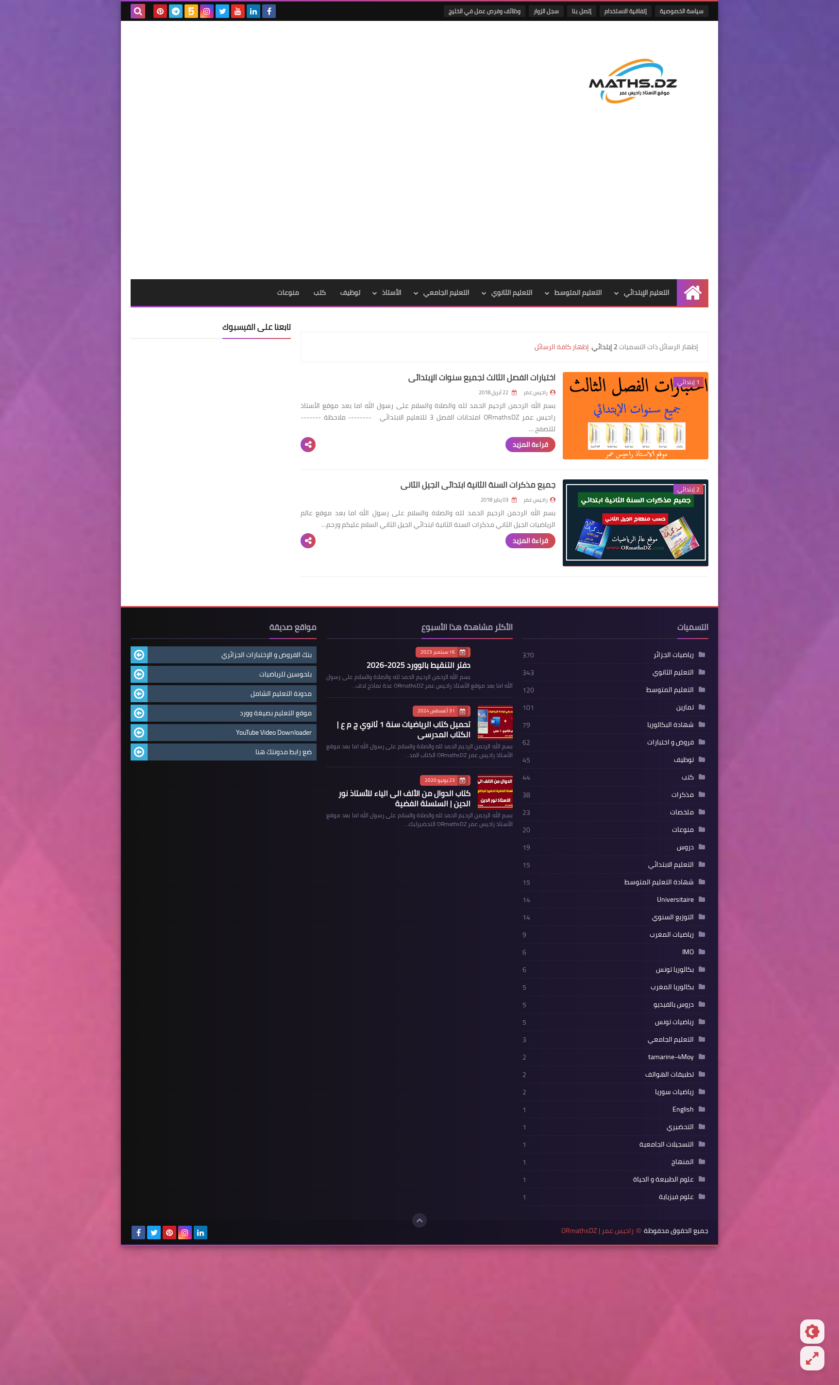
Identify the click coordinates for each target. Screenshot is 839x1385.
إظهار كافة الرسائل (562, 346)
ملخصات (682, 812)
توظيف (350, 292)
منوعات (288, 292)
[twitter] (222, 11)
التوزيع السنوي (673, 917)
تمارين (685, 707)
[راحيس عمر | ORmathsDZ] (638, 77)
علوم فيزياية (676, 1196)
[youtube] (238, 11)
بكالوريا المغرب (672, 986)
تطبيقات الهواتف (669, 1074)
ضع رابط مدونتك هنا (283, 751)
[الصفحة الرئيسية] (692, 292)
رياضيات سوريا (674, 1091)
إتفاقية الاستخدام (625, 11)
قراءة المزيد (530, 444)
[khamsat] (191, 11)
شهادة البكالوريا (670, 724)
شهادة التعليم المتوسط (659, 882)
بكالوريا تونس (675, 969)
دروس (685, 847)
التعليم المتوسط (578, 292)
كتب (320, 292)
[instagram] (207, 11)
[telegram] (176, 11)
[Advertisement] (419, 206)
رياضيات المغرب (672, 934)
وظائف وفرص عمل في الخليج (484, 11)
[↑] (419, 1220)
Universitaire (675, 899)
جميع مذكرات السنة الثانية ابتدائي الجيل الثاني (478, 484)
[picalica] (216, 1232)
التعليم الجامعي (446, 292)
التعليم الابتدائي (671, 864)
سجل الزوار (546, 11)
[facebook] (269, 11)
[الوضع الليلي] (812, 1331)
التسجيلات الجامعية (666, 1144)
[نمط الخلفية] (812, 1358)
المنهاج (682, 1161)
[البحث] (138, 11)
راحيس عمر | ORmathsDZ (597, 1231)
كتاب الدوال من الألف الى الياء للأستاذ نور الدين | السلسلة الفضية (404, 798)
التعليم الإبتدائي (647, 292)
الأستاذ (392, 292)
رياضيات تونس (674, 1021)
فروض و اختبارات (670, 742)
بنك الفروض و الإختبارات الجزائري (266, 654)
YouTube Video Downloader (274, 732)
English (683, 1109)
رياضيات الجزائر (674, 654)
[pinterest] (160, 11)
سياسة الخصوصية (682, 11)
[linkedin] (253, 11)
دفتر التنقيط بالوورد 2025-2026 (418, 665)
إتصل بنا (581, 11)
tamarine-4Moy (671, 1056)
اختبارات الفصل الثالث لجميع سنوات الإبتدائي (481, 377)
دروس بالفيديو (674, 1004)
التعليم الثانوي (512, 292)
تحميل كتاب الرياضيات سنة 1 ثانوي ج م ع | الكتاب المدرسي (403, 729)
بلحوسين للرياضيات (285, 674)
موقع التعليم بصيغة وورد (276, 713)
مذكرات (682, 794)
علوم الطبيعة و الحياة (663, 1179)
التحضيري (680, 1126)
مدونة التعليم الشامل (281, 693)
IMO (688, 952)
